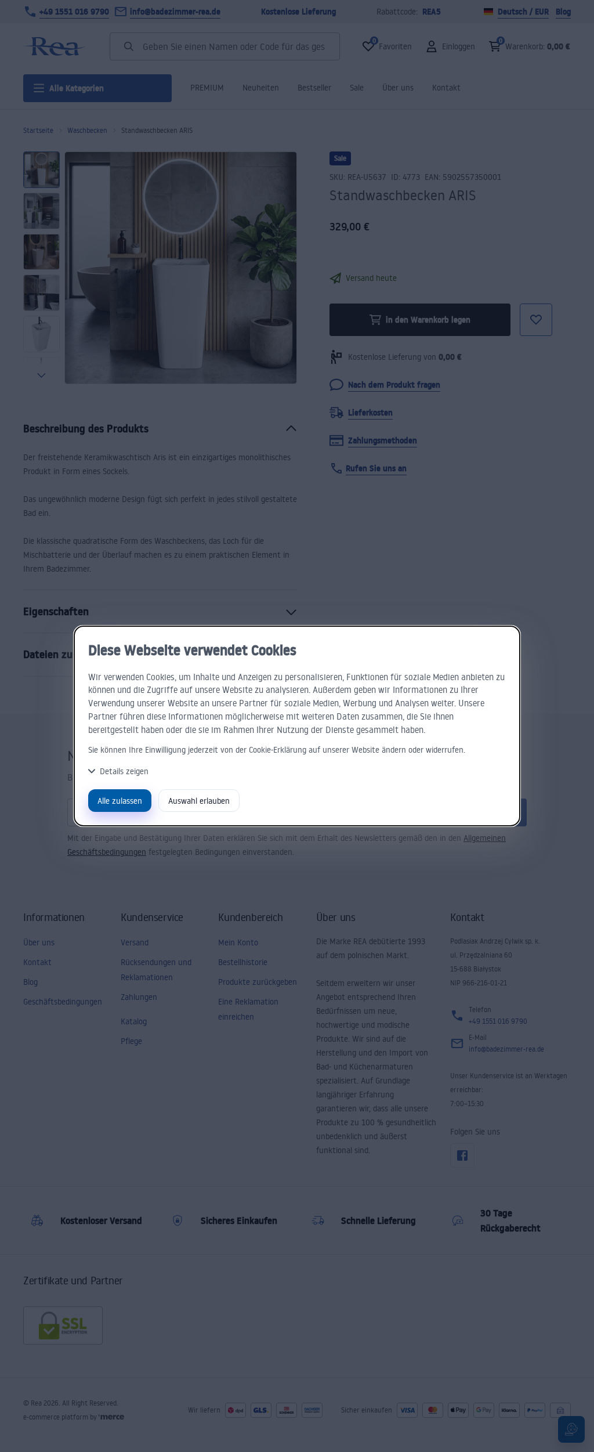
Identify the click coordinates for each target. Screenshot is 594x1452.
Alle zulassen (119, 800)
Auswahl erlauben (199, 800)
